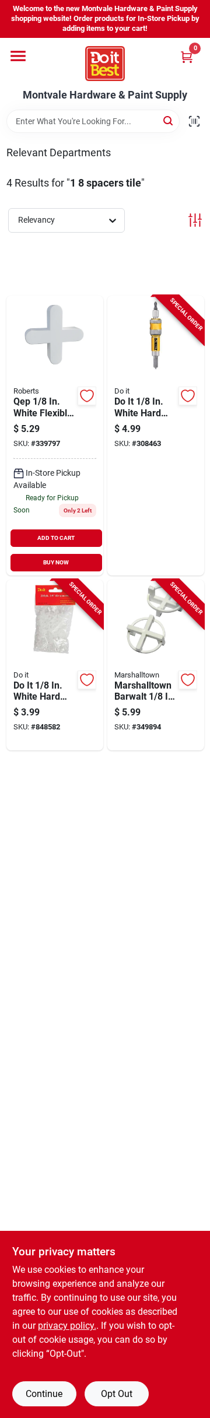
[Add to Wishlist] (87, 396)
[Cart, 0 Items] (186, 57)
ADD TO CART (56, 538)
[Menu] (18, 56)
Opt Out (116, 1393)
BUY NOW (56, 562)
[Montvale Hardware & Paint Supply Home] (105, 63)
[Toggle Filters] (195, 220)
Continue (44, 1393)
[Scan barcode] (194, 121)
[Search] (168, 120)
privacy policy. (67, 1325)
